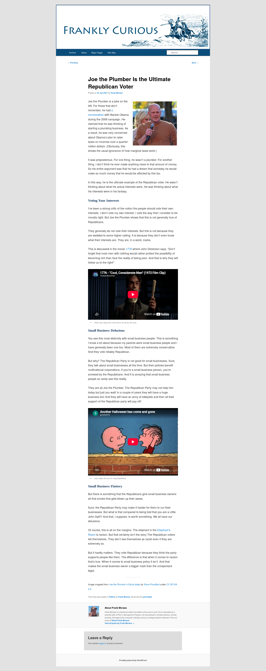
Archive (73, 52)
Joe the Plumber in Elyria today (124, 584)
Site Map (112, 52)
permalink (147, 596)
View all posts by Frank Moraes (119, 623)
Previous (73, 62)
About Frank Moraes (120, 620)
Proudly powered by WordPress (133, 660)
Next (195, 62)
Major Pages (97, 52)
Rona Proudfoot (151, 584)
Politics (112, 596)
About (84, 52)
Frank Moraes (117, 93)
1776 (129, 249)
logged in (103, 643)
